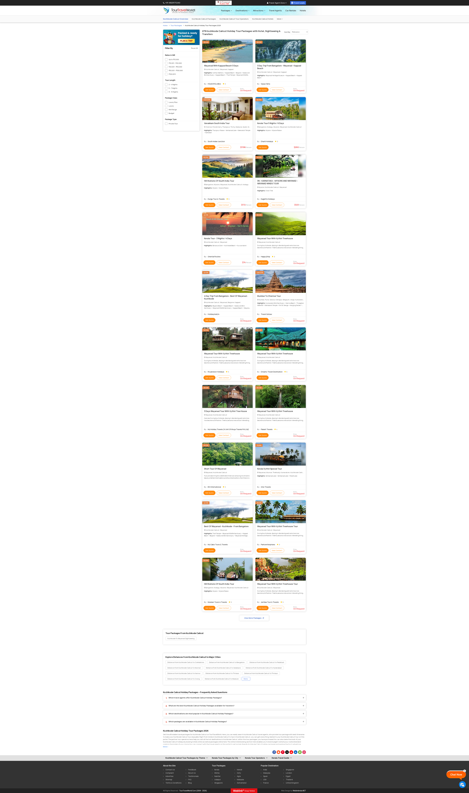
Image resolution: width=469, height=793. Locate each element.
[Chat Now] (462, 784)
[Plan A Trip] (181, 37)
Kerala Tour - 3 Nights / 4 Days (218, 238)
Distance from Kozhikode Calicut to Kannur (183, 673)
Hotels (303, 10)
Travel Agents (275, 10)
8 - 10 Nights (173, 92)
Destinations (242, 10)
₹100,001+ (172, 74)
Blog (190, 783)
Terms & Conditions (173, 783)
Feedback (192, 769)
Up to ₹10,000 (174, 59)
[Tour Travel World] (179, 10)
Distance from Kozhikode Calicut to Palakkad (267, 662)
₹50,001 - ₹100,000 (176, 70)
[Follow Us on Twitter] (287, 752)
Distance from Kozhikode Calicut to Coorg (183, 679)
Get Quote (209, 90)
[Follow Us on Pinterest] (283, 752)
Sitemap (168, 779)
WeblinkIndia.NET (299, 791)
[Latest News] (278, 752)
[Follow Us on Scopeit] (300, 752)
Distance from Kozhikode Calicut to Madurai (222, 679)
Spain (265, 776)
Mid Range (173, 109)
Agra (239, 776)
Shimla (216, 773)
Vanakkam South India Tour (217, 123)
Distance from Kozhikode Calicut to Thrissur (222, 673)
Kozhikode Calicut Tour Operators (234, 19)
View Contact (224, 90)
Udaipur (217, 779)
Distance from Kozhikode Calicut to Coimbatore (185, 662)
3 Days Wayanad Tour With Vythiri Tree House (225, 411)
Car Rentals (290, 10)
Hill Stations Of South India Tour (219, 180)
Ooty (239, 773)
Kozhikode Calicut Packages (204, 19)
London (289, 773)
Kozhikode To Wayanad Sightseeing (180, 638)
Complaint (169, 773)
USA (264, 779)
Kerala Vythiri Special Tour (269, 468)
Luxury (171, 106)
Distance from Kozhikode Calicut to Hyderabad (264, 668)
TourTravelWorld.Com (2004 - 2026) (193, 791)
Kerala (216, 769)
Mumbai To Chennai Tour (269, 296)
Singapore (218, 783)
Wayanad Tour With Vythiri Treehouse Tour (277, 526)
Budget (171, 113)
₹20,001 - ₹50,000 (175, 67)
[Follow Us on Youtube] (291, 752)
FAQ (189, 779)
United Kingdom (292, 783)
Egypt (288, 776)
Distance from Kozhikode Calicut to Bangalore (226, 662)
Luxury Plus (173, 102)
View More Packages (252, 618)
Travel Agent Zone (277, 3)
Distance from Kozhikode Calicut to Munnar (184, 668)
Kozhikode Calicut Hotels (262, 19)
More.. (246, 679)
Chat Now (456, 774)
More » (165, 747)
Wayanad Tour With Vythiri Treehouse (275, 238)
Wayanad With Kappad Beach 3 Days (221, 65)
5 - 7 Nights (173, 88)
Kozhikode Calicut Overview (175, 19)
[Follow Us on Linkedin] (295, 752)
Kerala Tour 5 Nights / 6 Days (270, 123)
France (266, 783)
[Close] (464, 771)
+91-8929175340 (172, 3)
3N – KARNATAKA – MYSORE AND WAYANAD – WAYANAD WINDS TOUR (277, 182)
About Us (192, 773)
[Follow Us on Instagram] (304, 752)
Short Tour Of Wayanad (215, 468)
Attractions (258, 10)
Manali (239, 769)
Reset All (194, 48)
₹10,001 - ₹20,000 (175, 63)
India (265, 769)
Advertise (169, 776)
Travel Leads (299, 3)
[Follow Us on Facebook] (274, 752)
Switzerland (241, 783)
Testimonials (193, 776)
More (279, 19)
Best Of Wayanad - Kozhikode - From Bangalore (226, 526)
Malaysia (240, 779)
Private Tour (173, 124)
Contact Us (170, 769)
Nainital (217, 776)
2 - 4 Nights (173, 84)
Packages (225, 10)
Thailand (289, 779)
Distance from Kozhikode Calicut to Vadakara (223, 668)
